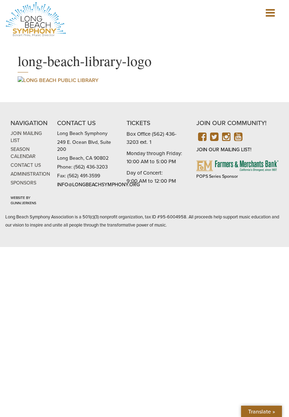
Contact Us (26, 165)
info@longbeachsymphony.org (98, 185)
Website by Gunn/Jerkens (23, 200)
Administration (30, 174)
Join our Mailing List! (223, 150)
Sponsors (23, 183)
